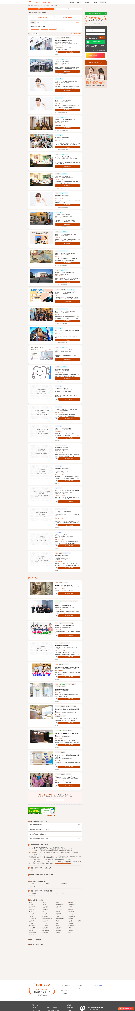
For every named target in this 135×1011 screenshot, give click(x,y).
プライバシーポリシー (83, 987)
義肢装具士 (45, 932)
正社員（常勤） (33, 893)
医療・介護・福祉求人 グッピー (35, 5)
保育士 (57, 923)
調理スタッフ (45, 930)
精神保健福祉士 (72, 916)
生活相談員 (71, 925)
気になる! (87, 2)
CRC (43, 911)
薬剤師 (44, 902)
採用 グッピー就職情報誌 (52, 1007)
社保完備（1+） (52, 29)
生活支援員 (32, 928)
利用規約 (80, 985)
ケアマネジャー (72, 914)
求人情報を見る (69, 52)
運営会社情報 (70, 1007)
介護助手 (31, 921)
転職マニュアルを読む (35, 939)
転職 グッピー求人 (36, 1007)
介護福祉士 (32, 916)
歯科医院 (64, 884)
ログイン (102, 37)
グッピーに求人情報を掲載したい (63, 863)
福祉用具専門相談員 (60, 918)
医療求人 (63, 847)
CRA (30, 911)
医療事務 (58, 932)
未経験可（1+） (44, 29)
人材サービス (35, 1005)
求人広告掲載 (64, 993)
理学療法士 (32, 909)
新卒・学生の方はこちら (95, 13)
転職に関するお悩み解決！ (36, 944)
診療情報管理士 (59, 930)
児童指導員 (45, 925)
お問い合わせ (64, 990)
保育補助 (71, 923)
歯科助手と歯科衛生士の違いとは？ (39, 838)
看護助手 (71, 930)
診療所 (47, 884)
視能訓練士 (45, 907)
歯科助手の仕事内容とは (36, 824)
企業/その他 (32, 886)
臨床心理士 (45, 928)
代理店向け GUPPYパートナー (53, 1010)
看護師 (57, 902)
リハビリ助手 (59, 909)
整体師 (31, 923)
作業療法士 (45, 909)
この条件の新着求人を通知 (55, 800)
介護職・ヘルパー (60, 916)
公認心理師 (58, 928)
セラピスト (45, 923)
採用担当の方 (103, 2)
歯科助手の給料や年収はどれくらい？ (39, 829)
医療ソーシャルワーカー (75, 928)
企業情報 (69, 1005)
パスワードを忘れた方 (91, 38)
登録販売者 (58, 914)
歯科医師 (58, 911)
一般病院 (31, 884)
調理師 (31, 930)
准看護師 (71, 902)
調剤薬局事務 (32, 932)
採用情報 (69, 1010)
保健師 (31, 904)
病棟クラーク (32, 934)
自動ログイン (91, 36)
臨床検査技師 (72, 904)
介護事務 (71, 918)
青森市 (31, 870)
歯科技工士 (32, 914)
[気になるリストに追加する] (56, 52)
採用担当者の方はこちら (99, 985)
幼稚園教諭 (32, 925)
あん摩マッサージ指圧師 (75, 921)
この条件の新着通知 (76, 33)
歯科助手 (44, 914)
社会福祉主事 (32, 918)
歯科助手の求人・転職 (48, 5)
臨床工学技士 (32, 907)
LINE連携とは (50, 815)
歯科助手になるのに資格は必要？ (38, 834)
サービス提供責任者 (47, 918)
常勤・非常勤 (41, 9)
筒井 (30, 877)
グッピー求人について (66, 985)
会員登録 (94, 2)
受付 (70, 932)
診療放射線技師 (59, 904)
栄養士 (70, 907)
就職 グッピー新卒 (36, 1010)
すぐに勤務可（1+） (35, 29)
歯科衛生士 (71, 911)
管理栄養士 (58, 907)
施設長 (57, 925)
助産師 (44, 904)
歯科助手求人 (46, 2)
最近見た (79, 2)
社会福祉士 (45, 916)
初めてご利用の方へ (96, 63)
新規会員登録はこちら (95, 55)
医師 (30, 902)
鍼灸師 (57, 921)
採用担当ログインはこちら (98, 50)
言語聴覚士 (71, 909)
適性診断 (72, 2)
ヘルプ (62, 987)
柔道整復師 (45, 921)
